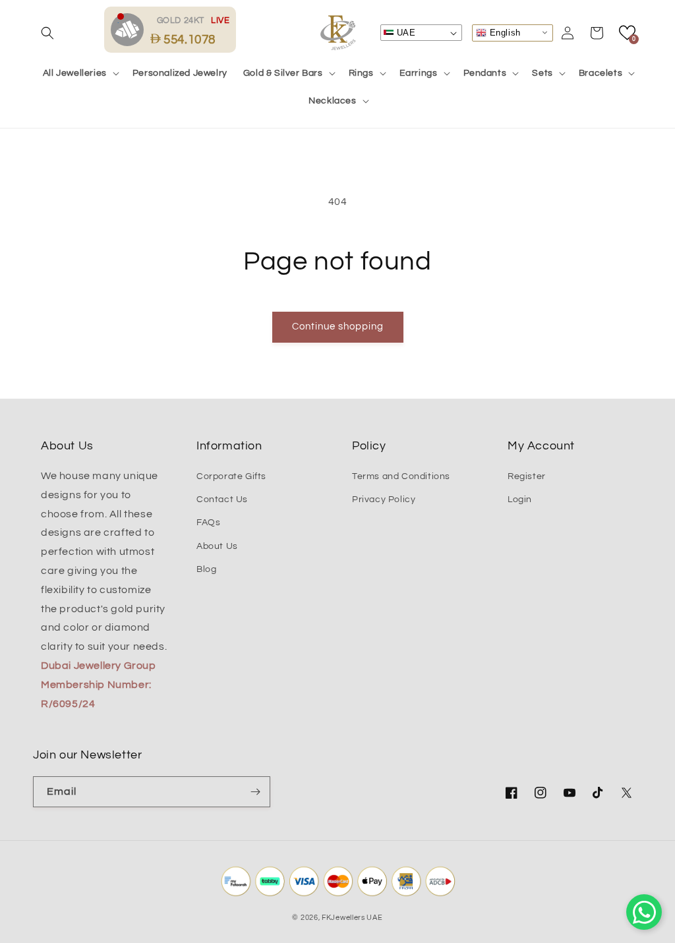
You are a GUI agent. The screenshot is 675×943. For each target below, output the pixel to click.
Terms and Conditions (401, 476)
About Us (217, 546)
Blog (206, 569)
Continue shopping (338, 326)
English (503, 32)
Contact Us (222, 499)
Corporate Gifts (231, 476)
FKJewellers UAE (352, 917)
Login (520, 499)
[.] (130, 29)
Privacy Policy (383, 499)
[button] (47, 32)
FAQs (208, 522)
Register (527, 476)
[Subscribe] (255, 791)
